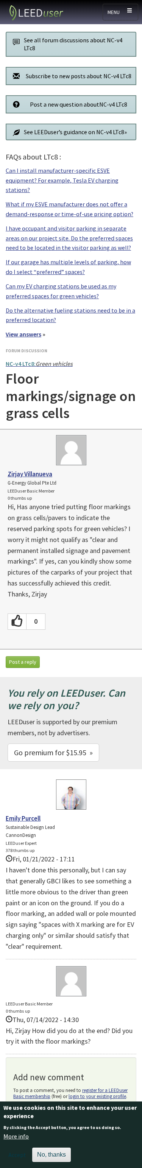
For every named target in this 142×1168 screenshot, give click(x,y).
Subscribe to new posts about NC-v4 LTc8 (78, 76)
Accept (17, 1155)
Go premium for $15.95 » (53, 752)
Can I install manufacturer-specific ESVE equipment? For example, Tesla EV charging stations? (62, 180)
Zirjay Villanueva (30, 474)
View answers (23, 334)
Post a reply (22, 661)
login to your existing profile (97, 1096)
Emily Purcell (23, 818)
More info (16, 1136)
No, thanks (51, 1154)
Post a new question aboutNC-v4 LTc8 (78, 104)
